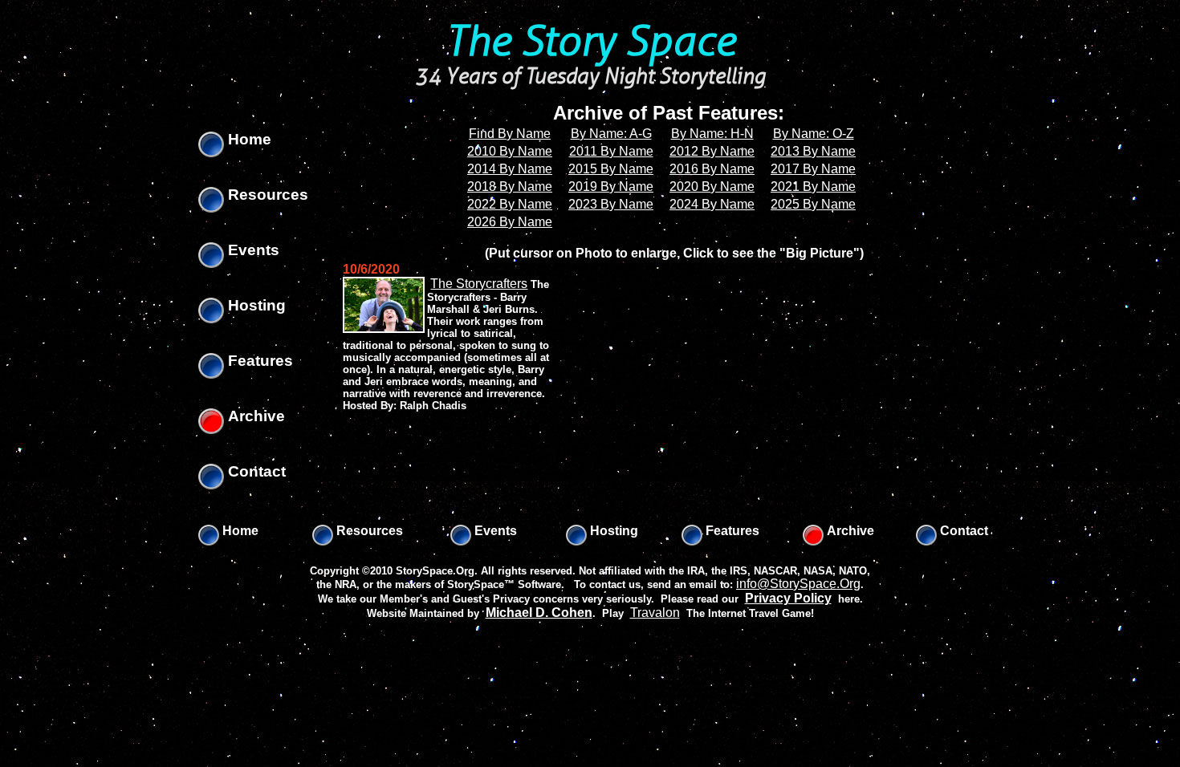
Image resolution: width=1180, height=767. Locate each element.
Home (247, 139)
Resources (266, 194)
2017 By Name (813, 169)
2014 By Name (509, 169)
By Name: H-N (712, 133)
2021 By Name (813, 186)
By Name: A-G (611, 133)
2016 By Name (712, 169)
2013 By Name (813, 151)
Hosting (255, 305)
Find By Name (510, 133)
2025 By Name (813, 204)
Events (251, 249)
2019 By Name (610, 186)
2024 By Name (712, 204)
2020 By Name (712, 186)
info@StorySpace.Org (798, 583)
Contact (255, 471)
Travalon (655, 612)
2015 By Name (610, 169)
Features (258, 360)
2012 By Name (712, 151)
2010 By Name (509, 151)
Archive (254, 416)
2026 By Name (509, 222)
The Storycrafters (478, 283)
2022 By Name (509, 204)
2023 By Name (610, 204)
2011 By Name (611, 151)
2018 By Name (509, 186)
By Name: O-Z (813, 133)
